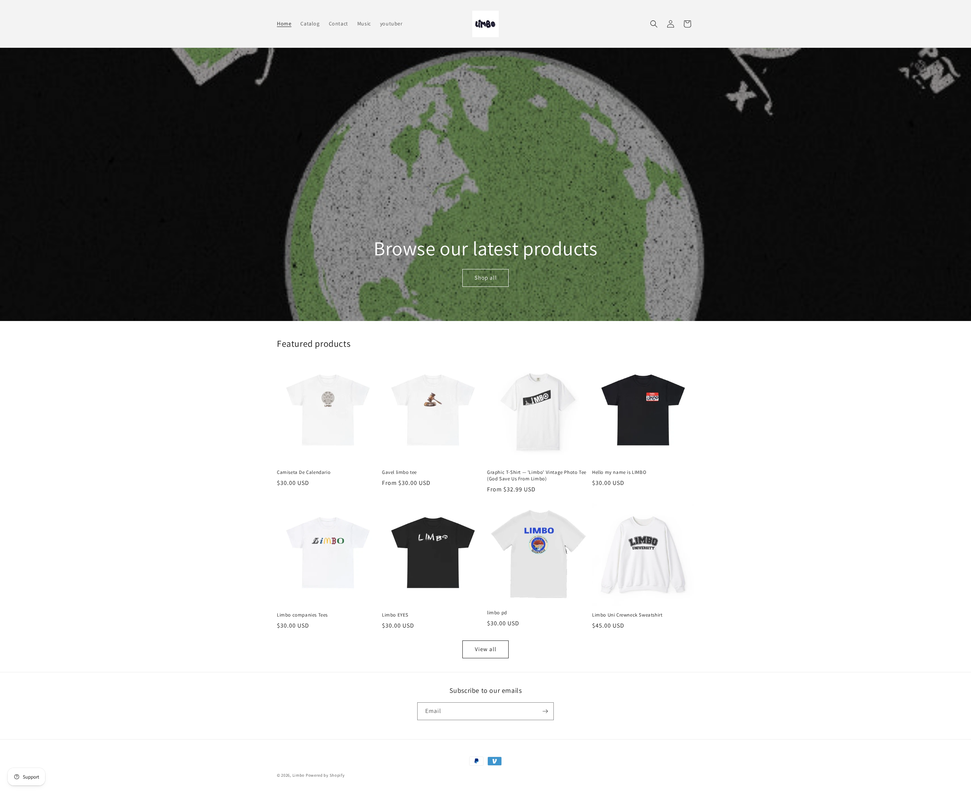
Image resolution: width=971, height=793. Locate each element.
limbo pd (497, 613)
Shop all (485, 278)
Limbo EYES (395, 615)
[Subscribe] (545, 711)
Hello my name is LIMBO (619, 472)
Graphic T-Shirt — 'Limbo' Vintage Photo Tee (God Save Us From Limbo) (536, 475)
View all (485, 649)
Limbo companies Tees (302, 615)
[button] (654, 24)
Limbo (299, 775)
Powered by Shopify (325, 775)
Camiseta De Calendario (303, 472)
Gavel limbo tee (399, 472)
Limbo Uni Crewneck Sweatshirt (627, 615)
